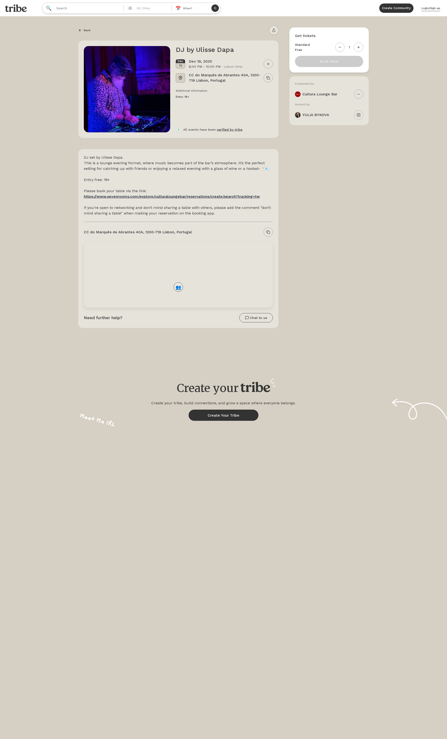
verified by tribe (229, 129)
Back (87, 30)
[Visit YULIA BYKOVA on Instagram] (358, 115)
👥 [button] (178, 287)
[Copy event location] (268, 78)
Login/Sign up (430, 8)
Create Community (396, 8)
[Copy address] (268, 232)
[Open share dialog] (273, 30)
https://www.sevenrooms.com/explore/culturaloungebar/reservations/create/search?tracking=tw (172, 196)
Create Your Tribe (223, 415)
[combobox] (147, 8)
